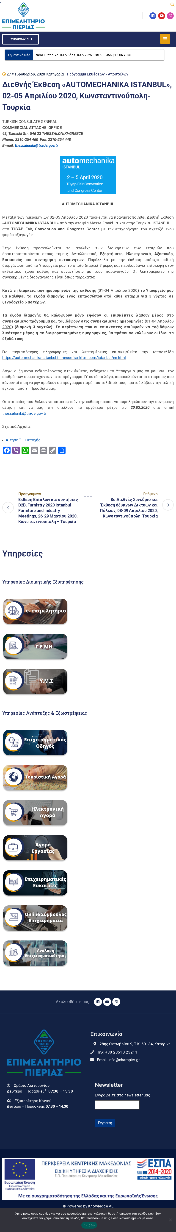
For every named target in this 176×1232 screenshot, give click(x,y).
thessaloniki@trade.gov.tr (24, 420)
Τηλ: (117, 1059)
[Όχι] (170, 1220)
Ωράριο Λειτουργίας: (32, 1092)
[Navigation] (88, 503)
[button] (172, 4)
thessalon (23, 152)
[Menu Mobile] (165, 39)
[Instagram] (170, 15)
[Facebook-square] (152, 15)
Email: (118, 1066)
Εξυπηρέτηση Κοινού (33, 1107)
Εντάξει (89, 1225)
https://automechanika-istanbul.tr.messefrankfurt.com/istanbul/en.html (64, 364)
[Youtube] (161, 15)
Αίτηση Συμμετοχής (23, 447)
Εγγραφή (105, 1130)
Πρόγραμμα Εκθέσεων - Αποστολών (97, 81)
